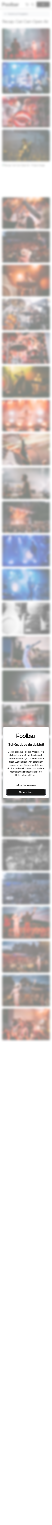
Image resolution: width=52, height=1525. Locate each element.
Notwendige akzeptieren (26, 785)
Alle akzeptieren (26, 792)
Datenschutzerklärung (25, 775)
